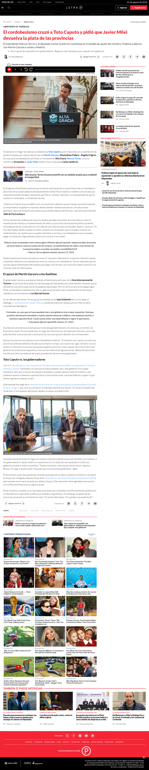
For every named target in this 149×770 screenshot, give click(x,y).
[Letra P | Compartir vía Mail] (144, 57)
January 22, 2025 (65, 252)
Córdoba (71, 510)
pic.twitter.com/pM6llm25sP (63, 249)
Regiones (26, 13)
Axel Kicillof (59, 2)
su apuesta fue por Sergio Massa (27, 302)
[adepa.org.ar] (27, 763)
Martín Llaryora (51, 155)
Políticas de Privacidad (136, 767)
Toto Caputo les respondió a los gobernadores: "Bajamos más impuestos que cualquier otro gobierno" (57, 51)
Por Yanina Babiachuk (16, 57)
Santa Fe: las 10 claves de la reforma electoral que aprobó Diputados (122, 192)
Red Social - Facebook (73, 736)
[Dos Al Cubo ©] (11, 763)
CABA (59, 742)
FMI (37, 2)
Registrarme (140, 7)
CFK (30, 2)
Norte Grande (97, 742)
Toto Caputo (47, 2)
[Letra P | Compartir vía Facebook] (130, 57)
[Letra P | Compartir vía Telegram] (137, 57)
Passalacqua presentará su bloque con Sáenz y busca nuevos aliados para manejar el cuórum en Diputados (123, 206)
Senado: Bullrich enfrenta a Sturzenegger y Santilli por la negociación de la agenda (123, 199)
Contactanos (58, 736)
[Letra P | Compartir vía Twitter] (124, 57)
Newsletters (120, 13)
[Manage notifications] (144, 757)
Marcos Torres (60, 510)
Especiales (47, 13)
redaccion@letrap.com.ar (135, 765)
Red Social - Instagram (80, 736)
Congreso (119, 742)
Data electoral (72, 13)
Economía (38, 742)
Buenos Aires (49, 742)
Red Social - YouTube (86, 736)
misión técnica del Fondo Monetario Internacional (67, 478)
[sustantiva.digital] (38, 763)
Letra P (8, 22)
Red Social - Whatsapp (92, 736)
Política (17, 22)
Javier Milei (21, 2)
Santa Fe (66, 742)
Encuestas (97, 13)
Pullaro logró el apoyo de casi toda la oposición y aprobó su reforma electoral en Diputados (123, 175)
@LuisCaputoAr (63, 242)
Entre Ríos (75, 742)
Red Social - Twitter (67, 736)
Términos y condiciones (118, 767)
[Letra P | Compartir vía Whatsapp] (117, 57)
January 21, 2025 (65, 322)
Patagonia (109, 742)
